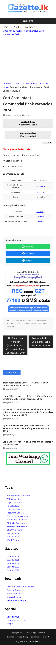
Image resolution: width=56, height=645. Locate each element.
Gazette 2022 (13, 570)
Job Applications (15, 597)
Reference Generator (17, 526)
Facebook (30, 253)
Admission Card (14, 593)
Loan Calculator (14, 509)
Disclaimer (35, 637)
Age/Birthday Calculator (18, 495)
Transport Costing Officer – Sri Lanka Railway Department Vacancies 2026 (25, 384)
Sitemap (10, 637)
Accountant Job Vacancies (20, 320)
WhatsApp (30, 246)
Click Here (40, 192)
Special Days (13, 616)
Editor (26, 115)
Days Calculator (14, 502)
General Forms (14, 590)
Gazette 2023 (13, 566)
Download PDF (40, 186)
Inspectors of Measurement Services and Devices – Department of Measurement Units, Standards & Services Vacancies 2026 (28, 412)
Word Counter (13, 540)
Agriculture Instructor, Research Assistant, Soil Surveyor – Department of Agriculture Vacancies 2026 (27, 428)
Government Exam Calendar (20, 586)
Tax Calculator (13, 533)
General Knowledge (16, 600)
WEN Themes (35, 641)
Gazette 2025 (13, 560)
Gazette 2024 (13, 563)
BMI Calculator (14, 499)
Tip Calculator (13, 536)
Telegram (30, 260)
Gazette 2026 (13, 556)
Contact (46, 637)
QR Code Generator (16, 523)
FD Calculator (13, 506)
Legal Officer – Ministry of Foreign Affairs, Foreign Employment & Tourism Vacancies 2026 (27, 397)
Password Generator (17, 512)
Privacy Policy (22, 637)
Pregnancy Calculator (17, 519)
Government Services (17, 620)
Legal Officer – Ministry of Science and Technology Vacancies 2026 (28, 443)
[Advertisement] (28, 57)
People (10, 623)
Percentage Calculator (17, 516)
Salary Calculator (15, 530)
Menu (29, 20)
